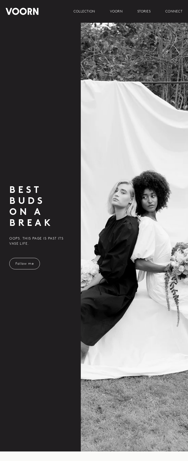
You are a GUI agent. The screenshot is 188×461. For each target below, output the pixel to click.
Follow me (24, 264)
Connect (173, 11)
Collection (84, 11)
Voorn (116, 11)
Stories (144, 11)
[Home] (22, 11)
